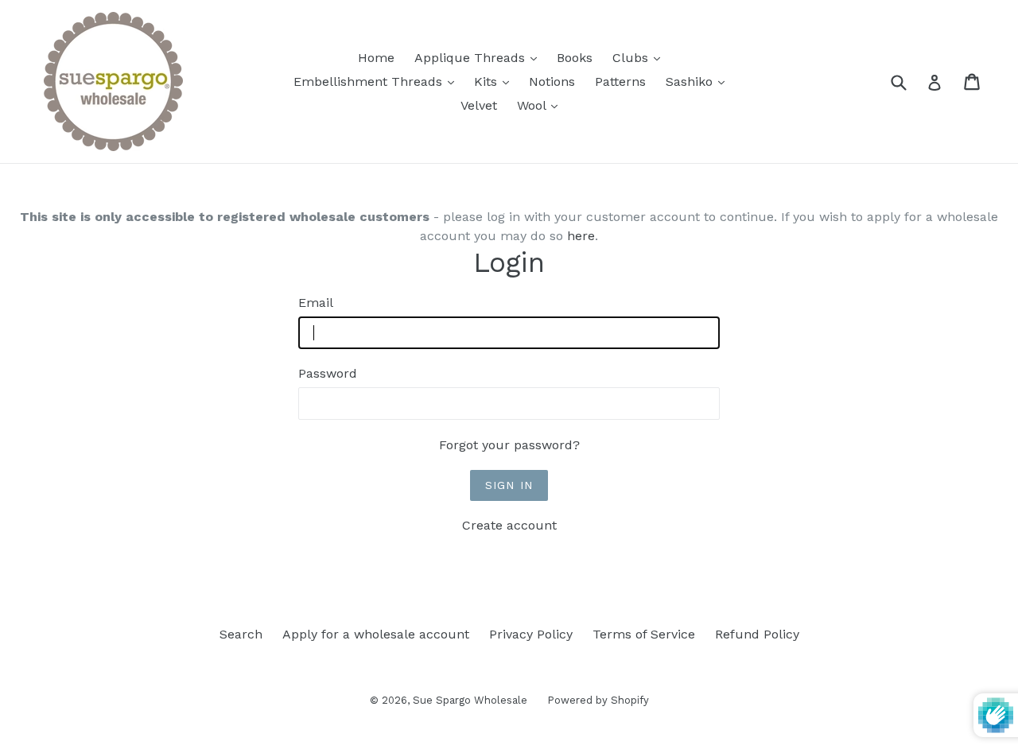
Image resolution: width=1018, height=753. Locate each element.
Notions (552, 81)
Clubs (640, 57)
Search (241, 634)
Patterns (620, 81)
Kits (495, 81)
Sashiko (699, 81)
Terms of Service (644, 634)
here (581, 235)
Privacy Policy (531, 634)
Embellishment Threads (377, 81)
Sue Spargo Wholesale (470, 700)
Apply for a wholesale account (375, 634)
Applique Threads (479, 57)
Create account (509, 525)
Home (376, 57)
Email (315, 302)
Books (575, 57)
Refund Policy (757, 634)
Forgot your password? (509, 444)
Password (327, 373)
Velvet (478, 105)
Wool (541, 105)
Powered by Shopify (598, 700)
